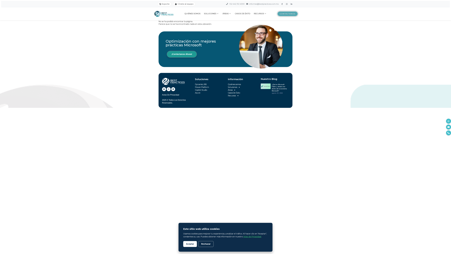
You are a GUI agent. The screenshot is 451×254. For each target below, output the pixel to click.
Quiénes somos (192, 13)
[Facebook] (282, 4)
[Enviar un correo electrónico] (448, 127)
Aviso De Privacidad (170, 95)
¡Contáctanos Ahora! (182, 54)
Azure (197, 93)
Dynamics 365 (201, 84)
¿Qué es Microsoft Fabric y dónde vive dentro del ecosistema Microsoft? (279, 88)
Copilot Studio (201, 90)
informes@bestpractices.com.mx (264, 4)
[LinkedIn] (292, 4)
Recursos (259, 13)
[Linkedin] (173, 89)
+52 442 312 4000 (237, 4)
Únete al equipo (186, 4)
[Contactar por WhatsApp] (448, 121)
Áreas (226, 13)
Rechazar (206, 244)
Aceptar (190, 244)
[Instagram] (287, 4)
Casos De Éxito (242, 13)
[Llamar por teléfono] (448, 132)
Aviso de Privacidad (252, 237)
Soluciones (210, 13)
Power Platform (202, 87)
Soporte (166, 4)
